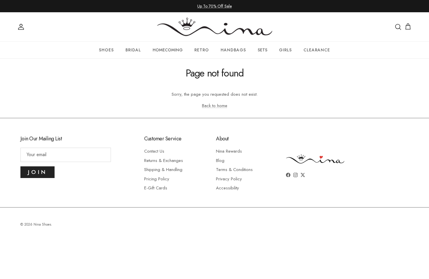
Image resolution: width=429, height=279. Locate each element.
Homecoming (168, 50)
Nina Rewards (229, 151)
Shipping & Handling (163, 169)
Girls (285, 50)
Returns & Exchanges (163, 160)
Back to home (214, 105)
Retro (201, 50)
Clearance (317, 50)
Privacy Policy (229, 179)
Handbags (233, 50)
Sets (262, 50)
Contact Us (154, 151)
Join (37, 172)
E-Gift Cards (155, 188)
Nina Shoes (42, 224)
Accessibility (227, 188)
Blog (220, 160)
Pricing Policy (156, 179)
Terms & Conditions (234, 169)
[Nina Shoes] (214, 26)
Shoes (106, 50)
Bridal (133, 50)
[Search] (398, 26)
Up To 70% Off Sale (214, 6)
